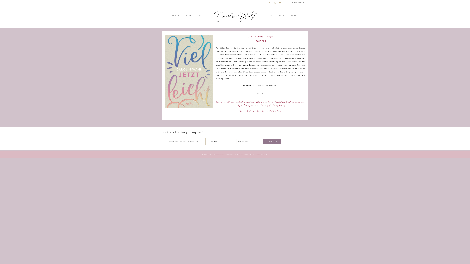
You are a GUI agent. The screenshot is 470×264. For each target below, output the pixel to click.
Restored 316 (262, 154)
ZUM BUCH (260, 93)
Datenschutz (218, 154)
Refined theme (247, 154)
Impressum (207, 154)
